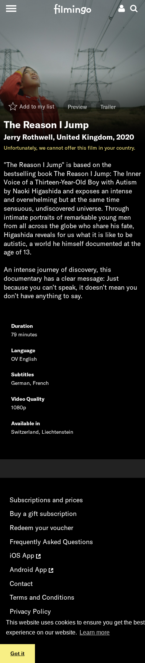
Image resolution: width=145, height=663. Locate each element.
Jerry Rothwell (28, 137)
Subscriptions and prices (46, 500)
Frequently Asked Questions (51, 541)
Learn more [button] (95, 632)
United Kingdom (85, 137)
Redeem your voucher (41, 527)
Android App (29, 569)
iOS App (23, 555)
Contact (21, 583)
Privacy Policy (30, 611)
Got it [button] (17, 653)
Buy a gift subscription (43, 513)
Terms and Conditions (42, 597)
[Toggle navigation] (11, 8)
